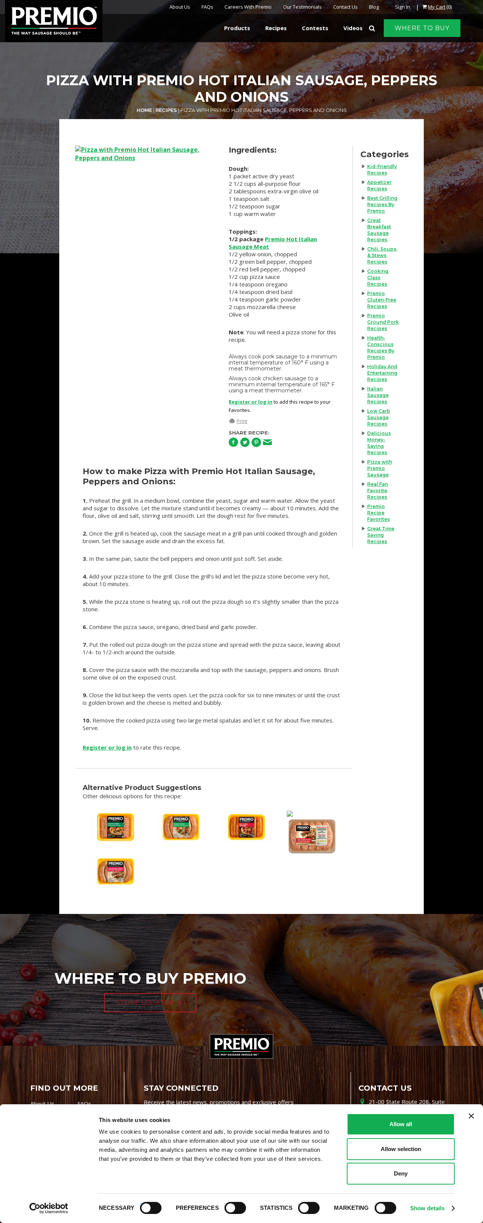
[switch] (231, 1206)
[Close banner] (471, 1116)
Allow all (400, 1124)
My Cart (436, 6)
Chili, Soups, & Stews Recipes (382, 255)
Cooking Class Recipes (377, 277)
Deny (401, 1173)
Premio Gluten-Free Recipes (381, 300)
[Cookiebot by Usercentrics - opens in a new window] (49, 1208)
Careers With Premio (248, 6)
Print (242, 421)
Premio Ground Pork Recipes (383, 322)
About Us (179, 6)
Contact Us (345, 6)
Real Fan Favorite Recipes (377, 490)
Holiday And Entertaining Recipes (382, 373)
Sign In (402, 6)
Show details (427, 1208)
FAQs (207, 6)
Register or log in (250, 401)
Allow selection (401, 1149)
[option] (144, 238)
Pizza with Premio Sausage (379, 468)
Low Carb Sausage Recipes (378, 417)
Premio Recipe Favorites (378, 513)
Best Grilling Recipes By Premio (382, 204)
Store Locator (145, 1002)
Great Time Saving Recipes (380, 535)
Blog (374, 6)
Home (144, 110)
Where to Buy (422, 28)
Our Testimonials (302, 6)
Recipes (166, 110)
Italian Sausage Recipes (378, 395)
